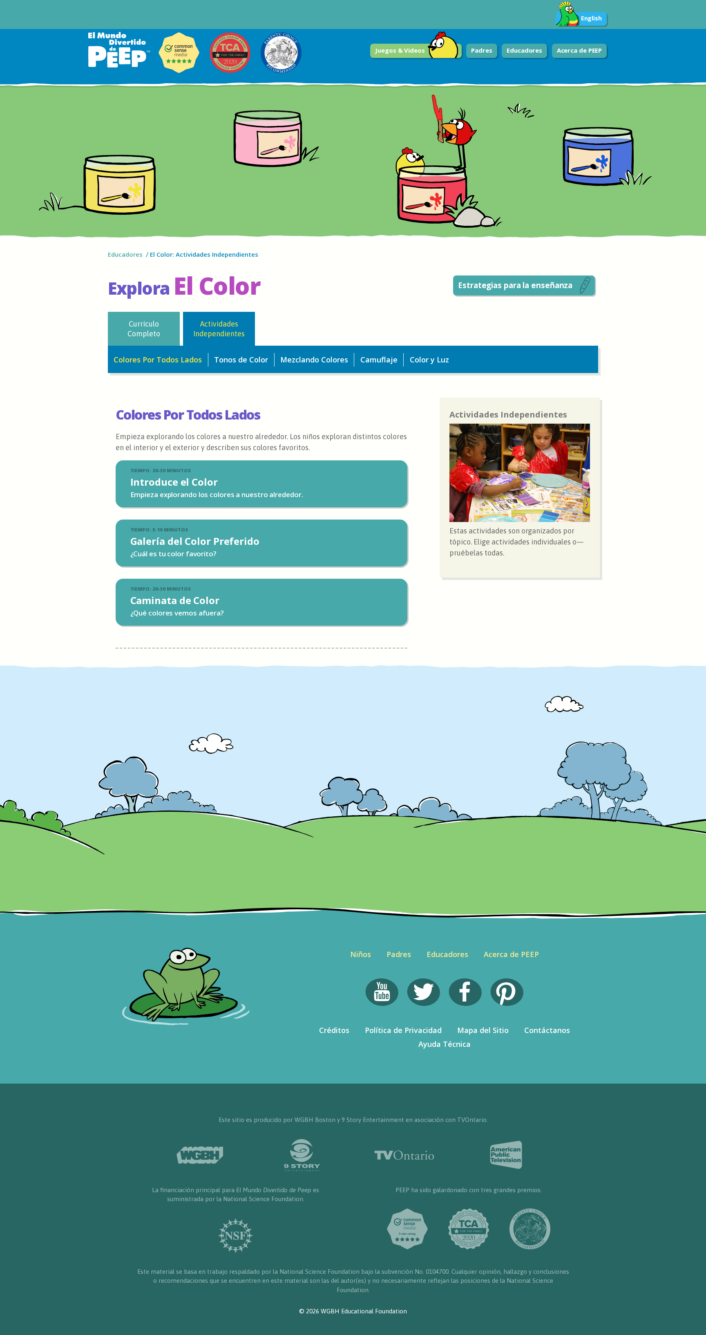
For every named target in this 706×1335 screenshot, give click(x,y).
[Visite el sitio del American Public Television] (506, 1155)
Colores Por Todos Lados (158, 359)
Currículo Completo (143, 329)
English (591, 18)
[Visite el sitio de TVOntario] (404, 1155)
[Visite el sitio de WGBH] (199, 1155)
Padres (481, 50)
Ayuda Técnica (444, 1044)
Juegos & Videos (400, 50)
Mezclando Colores (314, 359)
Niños (360, 954)
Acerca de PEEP (579, 50)
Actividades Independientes (219, 329)
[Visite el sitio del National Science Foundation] (235, 1235)
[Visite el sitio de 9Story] (301, 1155)
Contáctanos (547, 1030)
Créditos (334, 1030)
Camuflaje (379, 359)
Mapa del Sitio (483, 1030)
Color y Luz (429, 359)
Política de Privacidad (403, 1030)
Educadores (524, 50)
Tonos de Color (241, 359)
